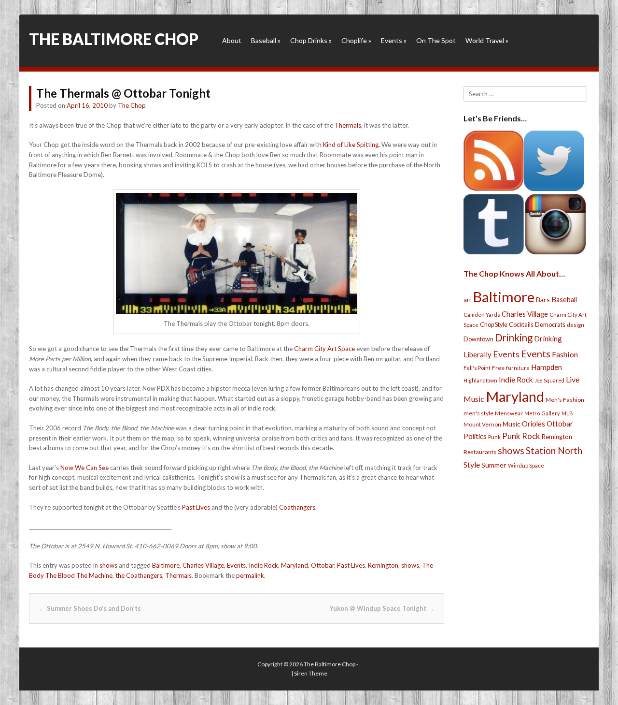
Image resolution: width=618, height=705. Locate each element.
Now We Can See (84, 467)
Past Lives (196, 507)
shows (108, 565)
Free (498, 367)
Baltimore (166, 565)
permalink (250, 575)
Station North (554, 450)
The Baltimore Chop (113, 38)
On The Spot (436, 40)
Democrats (550, 324)
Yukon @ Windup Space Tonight (382, 608)
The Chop (132, 105)
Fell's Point (477, 368)
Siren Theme (310, 673)
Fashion (565, 354)
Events (394, 40)
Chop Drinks (311, 40)
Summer (493, 465)
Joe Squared (549, 380)
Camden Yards (482, 314)
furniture (518, 368)
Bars (543, 299)
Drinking (514, 337)
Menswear (509, 413)
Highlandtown (480, 380)
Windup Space (526, 465)
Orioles (533, 423)
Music (511, 424)
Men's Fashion (565, 399)
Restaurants (480, 451)
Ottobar (322, 565)
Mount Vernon (482, 424)
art (467, 300)
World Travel (486, 40)
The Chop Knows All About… (514, 273)
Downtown (478, 339)
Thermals (348, 125)
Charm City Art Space (324, 348)
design (575, 325)
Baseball (266, 40)
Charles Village (203, 565)
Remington (383, 565)
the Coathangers (138, 575)
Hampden (546, 367)
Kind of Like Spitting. (352, 144)
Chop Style (493, 324)
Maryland (294, 565)
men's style (478, 413)
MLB (567, 413)
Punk (494, 437)
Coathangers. (298, 507)
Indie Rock (263, 565)
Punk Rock (521, 436)
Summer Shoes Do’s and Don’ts (90, 608)
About (231, 40)
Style (472, 464)
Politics (475, 436)
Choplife (356, 40)
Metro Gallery (542, 413)
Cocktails (521, 324)
